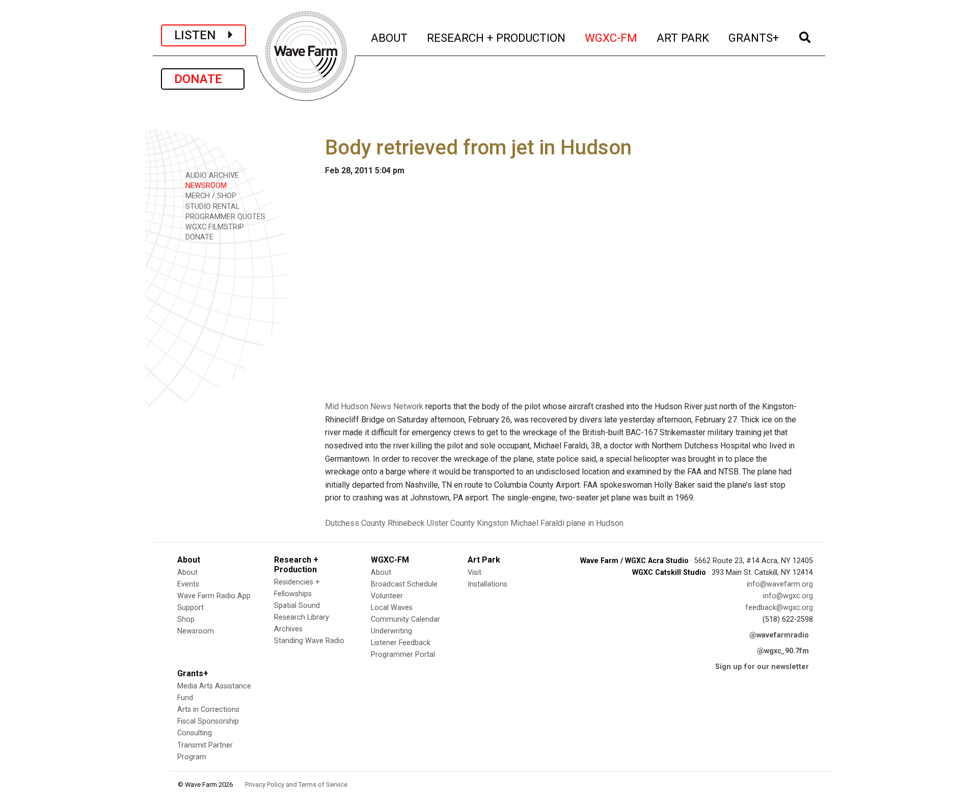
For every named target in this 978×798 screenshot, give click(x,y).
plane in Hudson (594, 523)
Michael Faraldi (537, 523)
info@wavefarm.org (780, 584)
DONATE (202, 79)
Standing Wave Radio (309, 640)
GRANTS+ (754, 37)
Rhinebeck (406, 523)
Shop (186, 619)
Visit (474, 572)
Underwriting (391, 631)
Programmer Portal (403, 654)
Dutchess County (355, 523)
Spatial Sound (297, 605)
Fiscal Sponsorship (208, 721)
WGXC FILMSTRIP (213, 227)
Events (188, 584)
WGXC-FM (611, 37)
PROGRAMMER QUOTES (224, 216)
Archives (288, 629)
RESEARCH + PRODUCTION (496, 37)
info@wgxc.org (788, 596)
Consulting (194, 733)
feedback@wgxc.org (779, 607)
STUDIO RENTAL (211, 206)
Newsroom (195, 631)
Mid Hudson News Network (374, 406)
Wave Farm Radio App (214, 596)
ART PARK (683, 37)
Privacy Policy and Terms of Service (296, 784)
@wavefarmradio (779, 635)
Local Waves (392, 607)
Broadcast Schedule (404, 584)
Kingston (492, 523)
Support (190, 607)
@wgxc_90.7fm (783, 651)
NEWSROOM (205, 185)
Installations (487, 584)
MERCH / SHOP (209, 196)
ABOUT (390, 37)
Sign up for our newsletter (762, 666)
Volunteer (387, 596)
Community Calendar (405, 619)
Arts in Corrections (208, 709)
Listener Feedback (400, 643)
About (187, 572)
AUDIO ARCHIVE (211, 175)
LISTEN (201, 35)
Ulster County (451, 523)
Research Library (301, 617)
